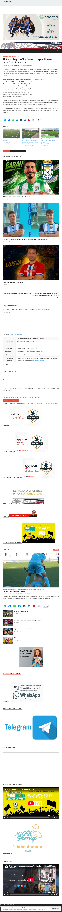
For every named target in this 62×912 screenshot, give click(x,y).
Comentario (7, 312)
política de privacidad (18, 334)
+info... (36, 341)
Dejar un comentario (27, 65)
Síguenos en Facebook (12, 673)
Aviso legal (3, 906)
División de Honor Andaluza (10, 589)
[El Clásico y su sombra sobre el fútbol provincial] (8, 620)
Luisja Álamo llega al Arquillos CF (13, 282)
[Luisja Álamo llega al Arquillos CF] (31, 263)
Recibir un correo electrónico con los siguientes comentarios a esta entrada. (30, 394)
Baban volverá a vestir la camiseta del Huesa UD (17, 197)
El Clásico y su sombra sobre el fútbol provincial (27, 620)
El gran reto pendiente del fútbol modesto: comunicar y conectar (32, 629)
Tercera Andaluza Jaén (13, 56)
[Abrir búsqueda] (57, 51)
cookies (20, 906)
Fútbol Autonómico (23, 589)
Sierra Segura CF (21, 151)
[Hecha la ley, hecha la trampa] (31, 553)
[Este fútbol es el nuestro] (8, 638)
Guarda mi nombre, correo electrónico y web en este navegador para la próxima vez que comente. (31, 389)
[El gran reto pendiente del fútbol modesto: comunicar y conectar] (8, 629)
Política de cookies (41, 909)
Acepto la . (15, 334)
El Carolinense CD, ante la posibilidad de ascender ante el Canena (48, 140)
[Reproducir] (5, 817)
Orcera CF (13, 151)
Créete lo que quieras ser (21, 611)
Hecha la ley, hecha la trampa (14, 591)
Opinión (30, 589)
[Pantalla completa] (57, 817)
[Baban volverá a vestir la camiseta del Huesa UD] (31, 177)
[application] (31, 803)
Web (4, 379)
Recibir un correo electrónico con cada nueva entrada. (22, 397)
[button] (31, 27)
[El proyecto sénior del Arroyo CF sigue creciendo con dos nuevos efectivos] (31, 220)
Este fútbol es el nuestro (21, 638)
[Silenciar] (54, 817)
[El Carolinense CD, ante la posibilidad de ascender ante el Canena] (50, 133)
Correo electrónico (10, 372)
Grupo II (5, 56)
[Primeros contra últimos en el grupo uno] (11, 133)
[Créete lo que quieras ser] (8, 611)
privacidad (14, 906)
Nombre (6, 364)
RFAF (43, 589)
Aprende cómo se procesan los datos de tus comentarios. (42, 403)
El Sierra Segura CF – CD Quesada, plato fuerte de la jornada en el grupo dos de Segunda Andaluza (30, 140)
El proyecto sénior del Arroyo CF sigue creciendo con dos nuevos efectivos (25, 239)
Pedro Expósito (17, 65)
